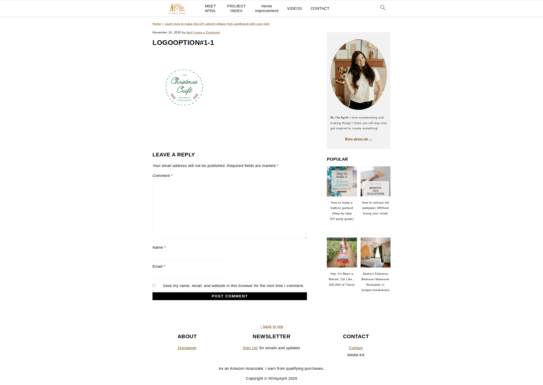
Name (159, 247)
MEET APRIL (210, 8)
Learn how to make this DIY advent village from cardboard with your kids (217, 23)
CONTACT (320, 8)
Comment (163, 176)
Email (159, 266)
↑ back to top (271, 326)
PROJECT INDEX (236, 8)
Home (157, 23)
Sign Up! (250, 348)
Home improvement (266, 8)
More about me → (358, 139)
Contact (356, 348)
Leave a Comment (207, 32)
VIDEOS (294, 8)
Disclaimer (187, 348)
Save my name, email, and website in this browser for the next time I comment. (233, 286)
